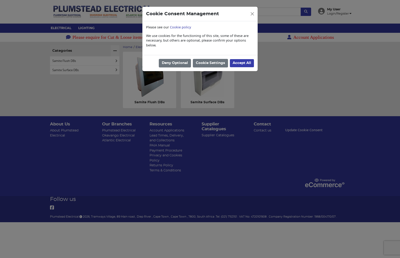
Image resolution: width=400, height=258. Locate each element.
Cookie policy (180, 27)
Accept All (242, 63)
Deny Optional (175, 63)
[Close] (252, 13)
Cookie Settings (210, 63)
